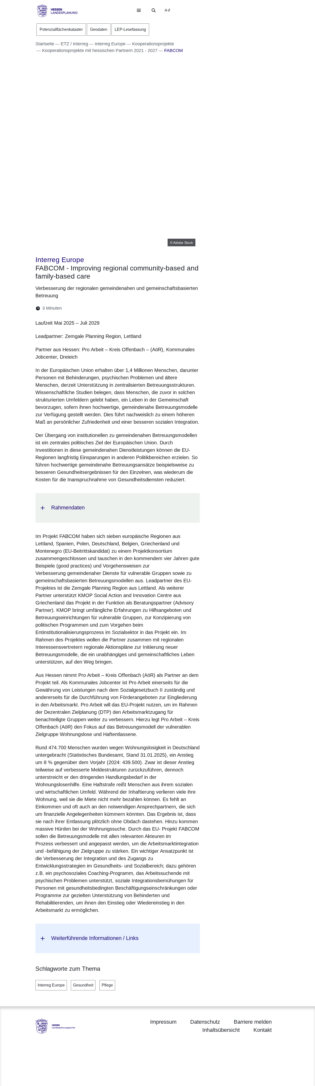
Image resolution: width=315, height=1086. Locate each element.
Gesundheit (83, 985)
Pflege (107, 985)
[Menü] (139, 10)
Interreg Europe (51, 985)
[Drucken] (108, 308)
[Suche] (153, 10)
